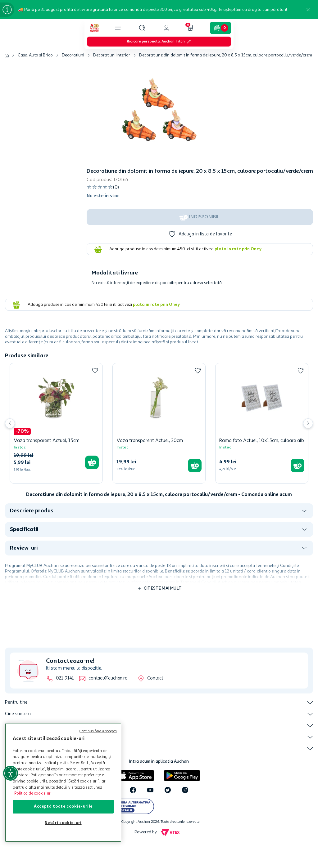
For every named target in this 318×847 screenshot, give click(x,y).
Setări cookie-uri (63, 823)
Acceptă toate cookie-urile (63, 807)
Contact (155, 678)
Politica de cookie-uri (33, 793)
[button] (142, 28)
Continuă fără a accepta (98, 731)
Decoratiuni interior (111, 55)
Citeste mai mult (163, 588)
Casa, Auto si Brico (35, 55)
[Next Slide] (308, 423)
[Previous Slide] (10, 423)
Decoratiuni (73, 55)
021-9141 (65, 678)
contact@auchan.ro (108, 678)
